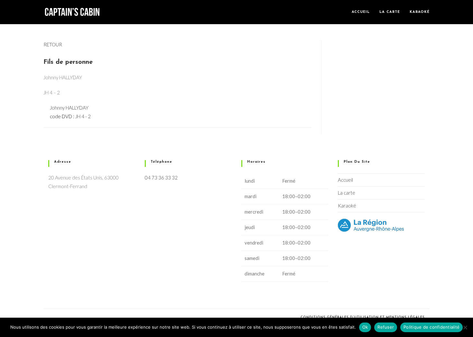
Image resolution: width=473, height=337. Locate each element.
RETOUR (52, 44)
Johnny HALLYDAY (69, 108)
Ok (365, 327)
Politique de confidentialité (431, 327)
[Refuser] (465, 327)
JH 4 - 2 (83, 116)
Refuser (385, 327)
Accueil (345, 180)
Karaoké (347, 205)
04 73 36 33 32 (161, 177)
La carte (346, 193)
